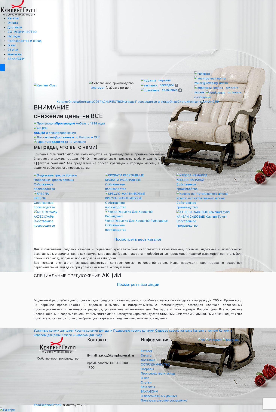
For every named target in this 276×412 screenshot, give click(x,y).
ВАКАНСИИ (16, 59)
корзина (164, 80)
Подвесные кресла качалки (133, 330)
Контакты (15, 54)
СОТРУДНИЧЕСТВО (22, 32)
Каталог (13, 18)
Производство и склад (25, 41)
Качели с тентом (205, 330)
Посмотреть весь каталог (138, 239)
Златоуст (98, 87)
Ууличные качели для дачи (54, 330)
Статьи (13, 50)
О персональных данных (159, 396)
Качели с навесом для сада (82, 335)
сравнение (171, 90)
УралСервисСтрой (47, 405)
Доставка (15, 27)
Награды (14, 36)
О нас (12, 45)
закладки (168, 85)
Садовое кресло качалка (173, 330)
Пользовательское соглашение (164, 400)
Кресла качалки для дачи (93, 330)
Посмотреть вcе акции (138, 284)
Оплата (13, 23)
